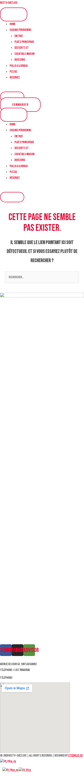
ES (29, 770)
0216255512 (19, 678)
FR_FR (13, 762)
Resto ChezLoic (9, 3)
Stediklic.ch (75, 755)
